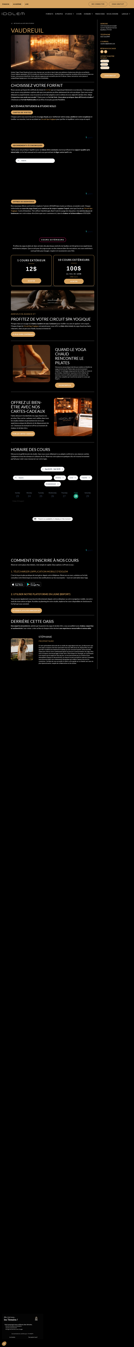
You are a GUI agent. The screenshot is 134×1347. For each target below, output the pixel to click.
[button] (70, 14)
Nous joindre (112, 14)
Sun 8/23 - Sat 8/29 (52, 469)
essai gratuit (110, 76)
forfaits (49, 14)
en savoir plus (65, 385)
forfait (48, 90)
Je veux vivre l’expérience (23, 334)
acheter (31, 281)
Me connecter (98, 4)
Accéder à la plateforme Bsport (26, 610)
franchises (100, 14)
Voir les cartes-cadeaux (23, 434)
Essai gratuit (118, 4)
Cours (79, 14)
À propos (59, 14)
